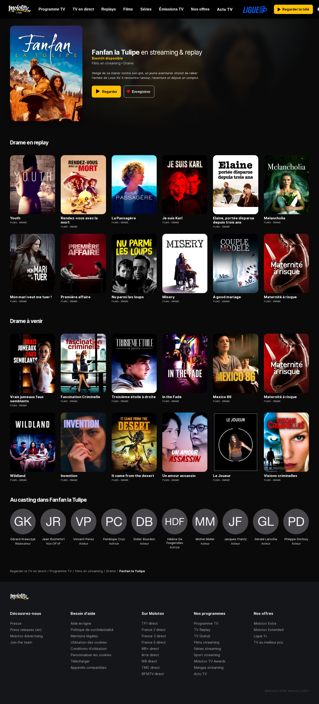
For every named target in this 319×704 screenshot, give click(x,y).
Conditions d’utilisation (89, 648)
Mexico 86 (222, 397)
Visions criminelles (280, 476)
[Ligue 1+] (255, 9)
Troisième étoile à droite (134, 397)
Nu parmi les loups (128, 297)
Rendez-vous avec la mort (79, 220)
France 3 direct (154, 636)
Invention (69, 476)
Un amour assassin (178, 476)
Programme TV (206, 623)
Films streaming (206, 642)
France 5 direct (154, 642)
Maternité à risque (280, 297)
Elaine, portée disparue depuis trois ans (233, 220)
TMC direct (151, 667)
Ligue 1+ (260, 636)
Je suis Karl (172, 218)
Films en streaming (106, 63)
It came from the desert (133, 476)
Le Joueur (222, 476)
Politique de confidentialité (92, 629)
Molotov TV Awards (210, 661)
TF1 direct (150, 623)
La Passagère (124, 218)
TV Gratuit (202, 636)
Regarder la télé (295, 9)
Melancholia (274, 218)
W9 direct (149, 661)
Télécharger (80, 661)
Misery (168, 297)
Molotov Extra (265, 623)
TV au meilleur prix (268, 642)
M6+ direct (150, 648)
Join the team (21, 642)
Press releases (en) (26, 629)
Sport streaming (207, 655)
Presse (15, 623)
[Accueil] (19, 9)
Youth (15, 218)
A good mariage (227, 297)
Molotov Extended (269, 629)
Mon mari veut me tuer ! (31, 297)
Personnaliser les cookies (91, 655)
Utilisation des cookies (89, 642)
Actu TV (200, 674)
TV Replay (202, 629)
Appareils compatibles (88, 667)
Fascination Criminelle (80, 397)
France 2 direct (154, 629)
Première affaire (76, 297)
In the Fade (172, 397)
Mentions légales (84, 636)
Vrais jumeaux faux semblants (27, 399)
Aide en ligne (81, 623)
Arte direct (150, 655)
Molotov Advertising (26, 636)
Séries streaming (207, 648)
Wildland (17, 476)
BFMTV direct (153, 674)
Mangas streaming (208, 667)
